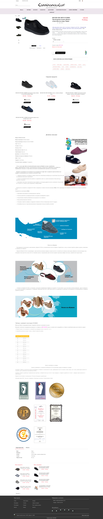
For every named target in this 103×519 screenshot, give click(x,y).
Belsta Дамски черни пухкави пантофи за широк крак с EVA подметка (25, 487)
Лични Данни (25, 500)
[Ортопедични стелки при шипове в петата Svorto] (36, 487)
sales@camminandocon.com (60, 500)
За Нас (15, 500)
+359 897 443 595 (25, 0)
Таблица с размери (56, 39)
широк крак (68, 68)
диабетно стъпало (74, 64)
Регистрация (16, 505)
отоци (63, 66)
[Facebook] (85, 1)
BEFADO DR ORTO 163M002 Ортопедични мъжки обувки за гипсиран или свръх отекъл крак (44, 474)
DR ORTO (35, 9)
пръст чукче (80, 66)
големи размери (66, 64)
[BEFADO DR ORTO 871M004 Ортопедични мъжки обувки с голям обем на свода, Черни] (37, 37)
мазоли (84, 64)
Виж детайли (27, 102)
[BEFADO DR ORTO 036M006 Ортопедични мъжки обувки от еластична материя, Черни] (27, 84)
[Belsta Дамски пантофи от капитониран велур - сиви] (17, 475)
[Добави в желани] (87, 47)
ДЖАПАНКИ (51, 9)
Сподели (34, 45)
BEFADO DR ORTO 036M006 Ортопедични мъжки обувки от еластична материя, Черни (27, 93)
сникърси (62, 68)
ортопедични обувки (56, 66)
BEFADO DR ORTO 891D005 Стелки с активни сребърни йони (51, 93)
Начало (21, 9)
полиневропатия (73, 66)
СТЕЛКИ (82, 9)
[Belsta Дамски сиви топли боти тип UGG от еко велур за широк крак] (17, 481)
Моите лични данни (85, 515)
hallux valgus (59, 64)
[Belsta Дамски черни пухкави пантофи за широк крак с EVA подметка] (17, 488)
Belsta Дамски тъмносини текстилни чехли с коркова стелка (25, 468)
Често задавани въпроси (37, 505)
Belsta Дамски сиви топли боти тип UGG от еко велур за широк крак (26, 481)
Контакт (15, 507)
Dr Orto (54, 64)
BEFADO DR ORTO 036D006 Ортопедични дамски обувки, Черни (44, 467)
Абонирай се (18, 493)
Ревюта (27, 447)
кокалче (79, 64)
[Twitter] (87, 1)
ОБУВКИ (29, 9)
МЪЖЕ (19, 15)
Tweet (40, 45)
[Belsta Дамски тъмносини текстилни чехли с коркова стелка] (17, 469)
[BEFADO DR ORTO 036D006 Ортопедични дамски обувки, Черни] (36, 468)
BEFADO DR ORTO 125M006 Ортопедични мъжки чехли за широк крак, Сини (27, 118)
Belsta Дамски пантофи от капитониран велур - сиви (25, 474)
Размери (24, 505)
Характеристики (19, 447)
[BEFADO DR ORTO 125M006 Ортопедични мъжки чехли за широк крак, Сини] (27, 109)
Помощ (24, 507)
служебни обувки (56, 68)
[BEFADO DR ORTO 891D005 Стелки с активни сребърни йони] (51, 84)
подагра (67, 66)
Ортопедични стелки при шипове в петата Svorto (44, 486)
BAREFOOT (42, 9)
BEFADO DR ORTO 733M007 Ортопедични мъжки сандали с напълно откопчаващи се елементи (76, 93)
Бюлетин (34, 507)
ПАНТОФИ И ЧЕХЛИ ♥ (61, 9)
